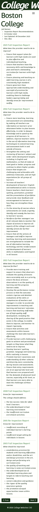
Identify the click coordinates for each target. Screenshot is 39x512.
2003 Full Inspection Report (16, 443)
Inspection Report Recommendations (18, 32)
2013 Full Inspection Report (16, 260)
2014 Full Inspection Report (16, 109)
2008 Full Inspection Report (16, 391)
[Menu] (33, 13)
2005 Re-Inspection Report (16, 420)
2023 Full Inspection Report (16, 45)
